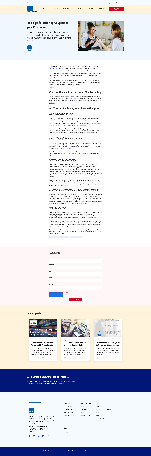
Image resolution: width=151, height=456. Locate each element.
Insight (82, 406)
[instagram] (38, 435)
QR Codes (83, 412)
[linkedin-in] (43, 435)
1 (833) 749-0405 (42, 430)
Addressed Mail (68, 409)
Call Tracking (84, 409)
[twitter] (34, 435)
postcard (72, 98)
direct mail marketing (54, 237)
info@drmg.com (33, 431)
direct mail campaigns (66, 148)
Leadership (98, 415)
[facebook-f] (29, 435)
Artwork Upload (68, 435)
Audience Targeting (86, 415)
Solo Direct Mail (68, 406)
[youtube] (47, 435)
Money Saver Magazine (70, 415)
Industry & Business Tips (76, 237)
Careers (98, 420)
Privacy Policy (85, 451)
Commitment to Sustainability (103, 409)
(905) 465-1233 (32, 430)
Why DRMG (99, 406)
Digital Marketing (65, 237)
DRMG (71, 48)
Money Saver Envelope (70, 412)
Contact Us (67, 432)
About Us (98, 412)
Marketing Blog (100, 418)
